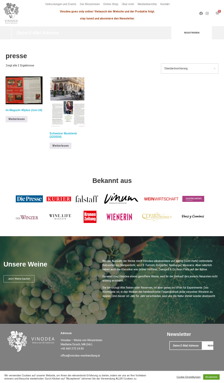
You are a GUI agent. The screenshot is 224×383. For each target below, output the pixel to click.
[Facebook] (201, 13)
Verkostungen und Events (60, 4)
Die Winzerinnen (90, 4)
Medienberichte (147, 4)
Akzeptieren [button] (211, 377)
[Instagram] (207, 13)
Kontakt (165, 4)
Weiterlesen (16, 119)
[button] (19, 278)
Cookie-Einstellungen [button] (189, 377)
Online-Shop (110, 4)
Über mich (128, 4)
